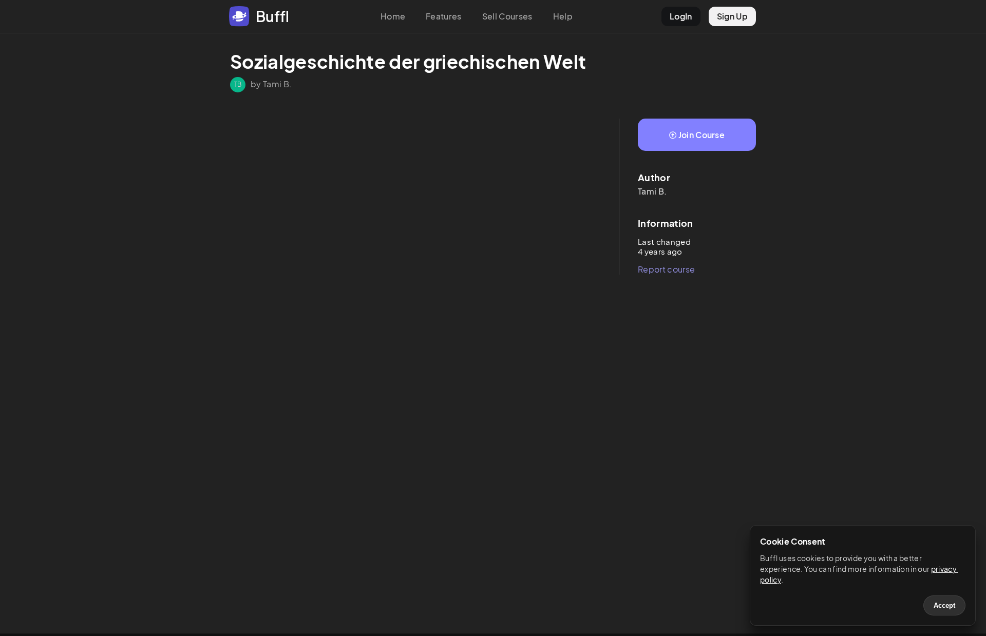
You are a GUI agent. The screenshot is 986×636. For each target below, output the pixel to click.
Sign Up (732, 16)
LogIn (681, 16)
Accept (944, 605)
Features (444, 16)
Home (393, 16)
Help (563, 16)
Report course (666, 269)
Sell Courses (507, 16)
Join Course (701, 134)
